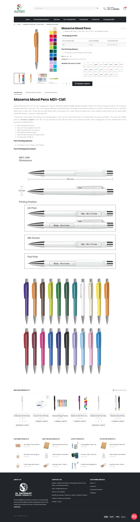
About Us (92, 483)
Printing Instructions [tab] (33, 92)
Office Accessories (28, 414)
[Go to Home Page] (14, 24)
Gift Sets (57, 19)
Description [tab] (18, 92)
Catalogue (93, 493)
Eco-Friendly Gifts (70, 19)
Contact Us (95, 19)
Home (28, 19)
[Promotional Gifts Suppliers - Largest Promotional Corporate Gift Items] (19, 8)
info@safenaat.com (61, 488)
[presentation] (14, 49)
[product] (22, 403)
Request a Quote (83, 84)
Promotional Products (41, 19)
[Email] (134, 516)
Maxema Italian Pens (73, 59)
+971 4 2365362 (60, 492)
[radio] (85, 64)
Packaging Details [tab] (50, 92)
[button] (113, 390)
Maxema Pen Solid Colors (70, 63)
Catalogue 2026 (108, 19)
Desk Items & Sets (18, 414)
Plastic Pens (83, 59)
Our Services (83, 19)
